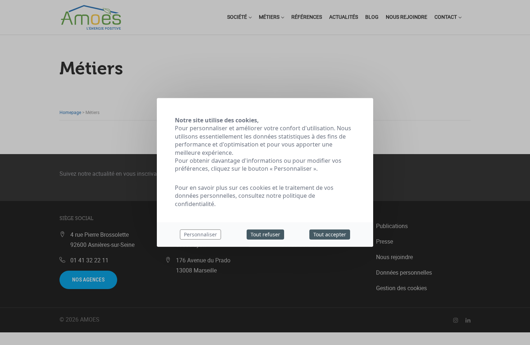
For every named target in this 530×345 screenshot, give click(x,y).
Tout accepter (329, 234)
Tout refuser (265, 234)
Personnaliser (200, 234)
